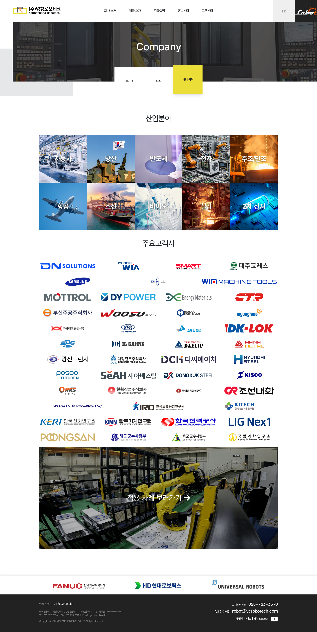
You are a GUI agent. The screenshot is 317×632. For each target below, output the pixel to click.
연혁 (158, 81)
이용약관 (44, 604)
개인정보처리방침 (64, 604)
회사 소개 (110, 11)
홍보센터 (183, 11)
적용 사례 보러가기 (155, 498)
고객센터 (207, 11)
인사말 (129, 81)
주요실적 (159, 11)
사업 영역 (187, 80)
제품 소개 (135, 11)
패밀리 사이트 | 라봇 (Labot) (251, 618)
